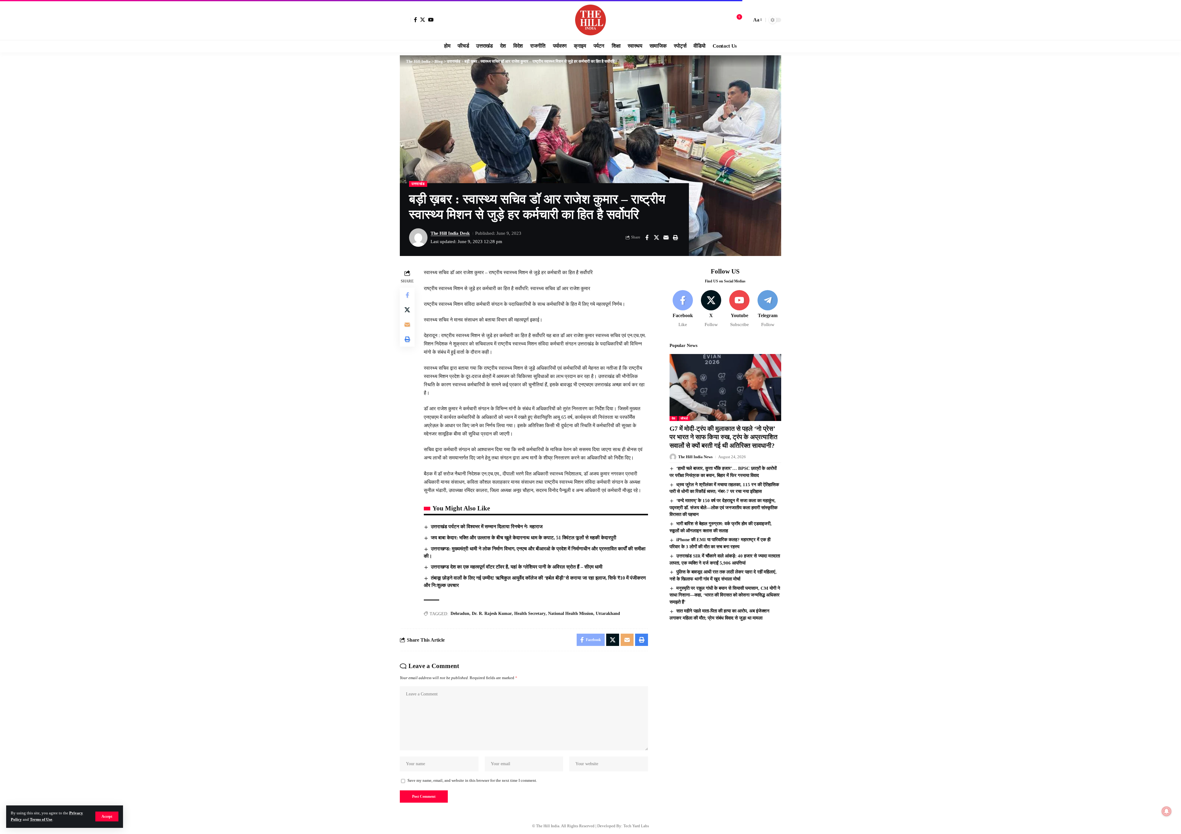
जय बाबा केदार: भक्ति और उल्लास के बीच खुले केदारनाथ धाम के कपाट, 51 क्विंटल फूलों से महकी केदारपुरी (523, 537)
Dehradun (460, 613)
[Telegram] (767, 309)
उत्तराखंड (418, 184)
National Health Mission (570, 613)
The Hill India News (695, 456)
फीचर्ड (684, 418)
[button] (106, 816)
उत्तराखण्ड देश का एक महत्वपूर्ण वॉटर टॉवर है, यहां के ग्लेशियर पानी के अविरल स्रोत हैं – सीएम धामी (516, 566)
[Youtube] (739, 309)
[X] (423, 19)
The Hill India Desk (450, 233)
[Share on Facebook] (646, 237)
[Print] (675, 237)
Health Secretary (530, 613)
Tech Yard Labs (636, 826)
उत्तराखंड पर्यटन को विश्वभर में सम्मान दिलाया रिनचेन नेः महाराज (487, 526)
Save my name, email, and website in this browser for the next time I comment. (472, 780)
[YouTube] (431, 19)
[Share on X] (656, 237)
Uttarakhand (608, 613)
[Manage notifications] (1166, 811)
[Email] (666, 237)
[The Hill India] (590, 20)
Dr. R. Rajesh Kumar (492, 613)
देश (673, 418)
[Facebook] (415, 19)
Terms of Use (41, 819)
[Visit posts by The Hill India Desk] (418, 237)
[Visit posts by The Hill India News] (673, 457)
